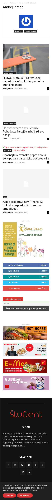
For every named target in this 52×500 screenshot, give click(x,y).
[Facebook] (8, 465)
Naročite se (42, 288)
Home (5, 3)
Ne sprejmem (25, 495)
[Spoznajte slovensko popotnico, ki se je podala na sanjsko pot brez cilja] (26, 149)
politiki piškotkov (30, 490)
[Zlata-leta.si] (23, 256)
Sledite (44, 271)
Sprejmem (9, 495)
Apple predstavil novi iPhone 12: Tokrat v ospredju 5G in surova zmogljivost (23, 205)
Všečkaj (44, 265)
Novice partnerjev (10, 73)
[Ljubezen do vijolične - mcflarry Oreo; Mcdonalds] (26, 391)
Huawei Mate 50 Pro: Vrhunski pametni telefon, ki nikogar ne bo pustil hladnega (23, 81)
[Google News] (29, 472)
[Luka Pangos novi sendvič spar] (25, 357)
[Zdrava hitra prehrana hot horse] (25, 341)
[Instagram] (15, 465)
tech (5, 197)
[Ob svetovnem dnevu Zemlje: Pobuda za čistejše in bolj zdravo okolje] (26, 110)
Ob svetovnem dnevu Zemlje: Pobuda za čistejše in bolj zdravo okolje (23, 131)
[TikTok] (35, 465)
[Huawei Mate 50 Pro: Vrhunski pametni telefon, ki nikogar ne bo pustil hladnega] (26, 59)
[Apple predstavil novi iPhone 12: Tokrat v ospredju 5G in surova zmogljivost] (26, 183)
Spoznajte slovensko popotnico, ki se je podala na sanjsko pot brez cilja (26, 156)
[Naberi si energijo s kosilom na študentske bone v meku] (25, 374)
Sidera (5, 139)
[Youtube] (22, 472)
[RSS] (22, 465)
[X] (42, 465)
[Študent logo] (26, 413)
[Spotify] (28, 465)
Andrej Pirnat (8, 88)
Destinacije (7, 150)
